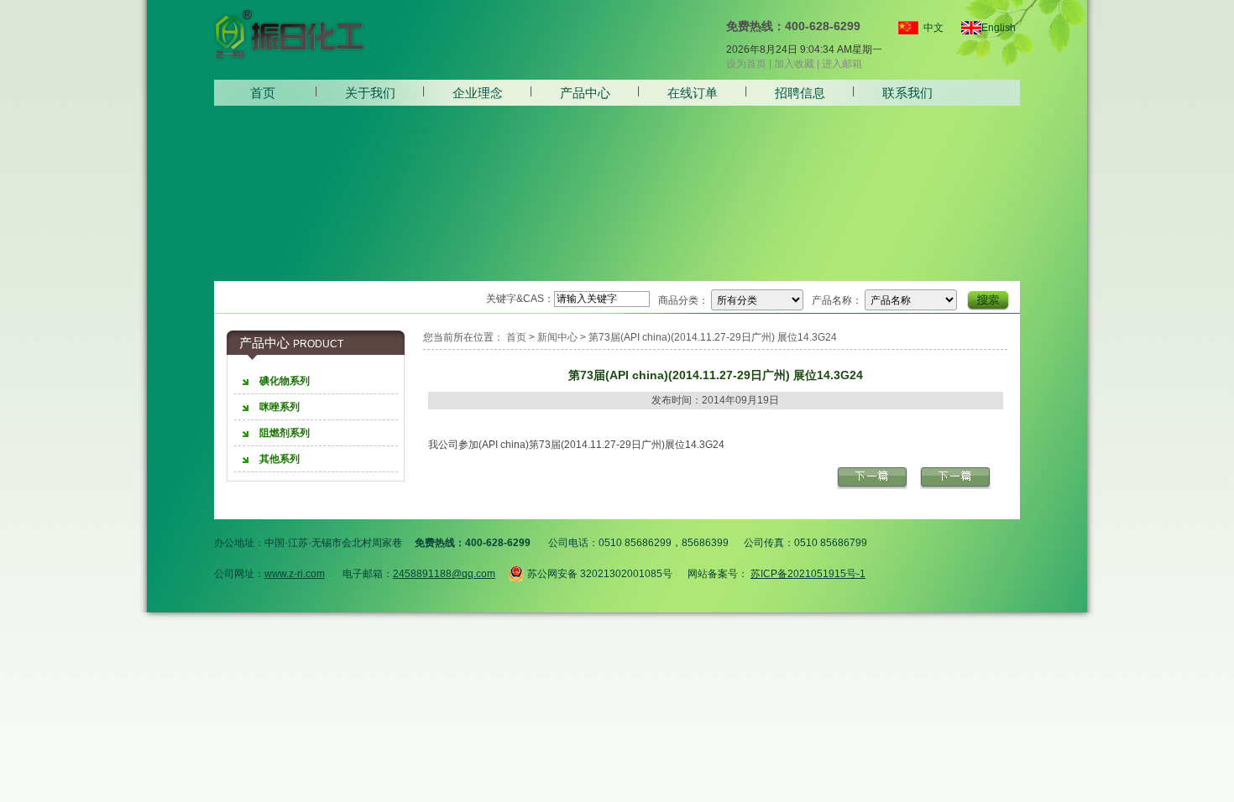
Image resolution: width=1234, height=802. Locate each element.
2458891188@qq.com (444, 574)
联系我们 (907, 93)
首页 (262, 93)
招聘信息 (800, 93)
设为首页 (746, 64)
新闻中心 (557, 337)
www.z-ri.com (294, 574)
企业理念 (477, 93)
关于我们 (370, 93)
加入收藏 (794, 64)
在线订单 (692, 93)
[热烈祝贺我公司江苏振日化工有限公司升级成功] (955, 486)
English (992, 28)
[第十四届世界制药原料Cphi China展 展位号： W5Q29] (872, 486)
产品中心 (585, 93)
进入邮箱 (842, 64)
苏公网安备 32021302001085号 (598, 572)
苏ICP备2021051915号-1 (807, 574)
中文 (933, 28)
